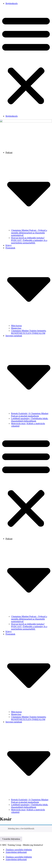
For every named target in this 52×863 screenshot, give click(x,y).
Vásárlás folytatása (11, 839)
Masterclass (16, 328)
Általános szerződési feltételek (19, 850)
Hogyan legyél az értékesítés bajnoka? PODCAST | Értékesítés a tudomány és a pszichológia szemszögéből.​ (29, 240)
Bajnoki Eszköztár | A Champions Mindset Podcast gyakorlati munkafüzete (29, 414)
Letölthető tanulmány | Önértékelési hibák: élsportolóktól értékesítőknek (29, 419)
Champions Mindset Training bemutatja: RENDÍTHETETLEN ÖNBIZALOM (28, 331)
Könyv (9, 245)
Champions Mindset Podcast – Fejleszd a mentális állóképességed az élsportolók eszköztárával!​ (29, 232)
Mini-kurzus (16, 325)
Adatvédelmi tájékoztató (16, 852)
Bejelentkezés (12, 3)
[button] (26, 60)
